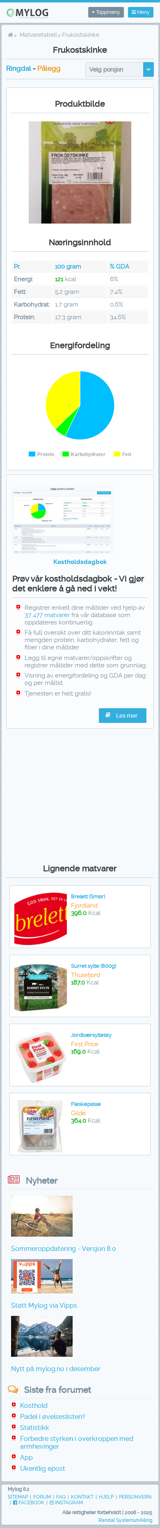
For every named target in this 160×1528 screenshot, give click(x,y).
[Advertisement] (80, 794)
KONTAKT (82, 1497)
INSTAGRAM (68, 1503)
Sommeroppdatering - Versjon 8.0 (63, 1249)
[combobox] (119, 69)
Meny (143, 12)
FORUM (42, 1497)
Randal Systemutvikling (125, 1520)
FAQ (61, 1497)
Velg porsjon (106, 69)
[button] (122, 715)
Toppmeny (107, 12)
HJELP (106, 1497)
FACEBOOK (30, 1503)
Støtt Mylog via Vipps (44, 1305)
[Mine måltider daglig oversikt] (62, 552)
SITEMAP (18, 1497)
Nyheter (42, 1180)
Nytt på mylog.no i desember (56, 1369)
